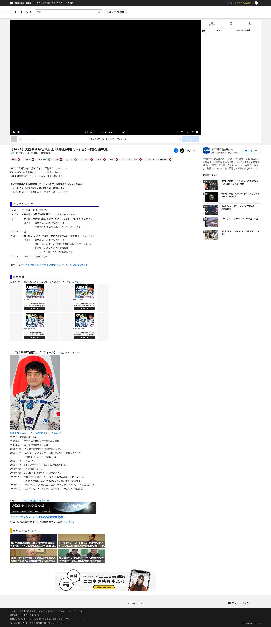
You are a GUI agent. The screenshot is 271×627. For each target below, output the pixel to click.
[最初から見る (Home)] (86, 132)
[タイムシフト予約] (176, 150)
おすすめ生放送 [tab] (243, 30)
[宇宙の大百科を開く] (19, 159)
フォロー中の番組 (116, 12)
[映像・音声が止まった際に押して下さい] (191, 132)
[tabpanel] (231, 88)
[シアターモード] (181, 132)
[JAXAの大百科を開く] (33, 159)
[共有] (188, 150)
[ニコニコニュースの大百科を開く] (140, 159)
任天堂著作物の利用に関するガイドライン (46, 623)
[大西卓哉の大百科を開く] (49, 159)
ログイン (230, 3)
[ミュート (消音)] (18, 132)
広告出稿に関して (17, 623)
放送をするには (32, 615)
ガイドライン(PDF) (75, 611)
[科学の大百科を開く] (104, 159)
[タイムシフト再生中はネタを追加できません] (14, 139)
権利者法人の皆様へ (18, 619)
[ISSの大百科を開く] (61, 159)
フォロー (252, 150)
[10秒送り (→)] (123, 132)
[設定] (196, 132)
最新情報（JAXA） (19, 433)
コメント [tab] (218, 30)
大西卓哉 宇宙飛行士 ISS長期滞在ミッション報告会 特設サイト (56, 264)
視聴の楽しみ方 (16, 615)
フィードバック (240, 603)
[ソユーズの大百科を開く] (91, 159)
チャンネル (38, 3)
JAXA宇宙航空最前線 (222, 149)
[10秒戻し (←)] (91, 132)
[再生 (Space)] (13, 132)
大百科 (47, 3)
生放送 (29, 3)
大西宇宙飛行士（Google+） (48, 433)
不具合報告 (30, 611)
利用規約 (60, 611)
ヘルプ (41, 611)
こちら (70, 521)
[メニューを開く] (5, 12)
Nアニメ (60, 3)
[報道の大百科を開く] (117, 159)
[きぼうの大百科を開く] (75, 159)
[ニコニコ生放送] (20, 12)
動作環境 (50, 611)
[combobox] (68, 11)
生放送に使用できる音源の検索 (43, 619)
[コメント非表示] (176, 132)
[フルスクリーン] (186, 132)
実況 (54, 3)
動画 (17, 3)
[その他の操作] (195, 150)
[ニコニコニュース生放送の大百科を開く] (170, 159)
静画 (22, 3)
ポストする (182, 150)
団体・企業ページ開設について (72, 619)
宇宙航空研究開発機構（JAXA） (37, 500)
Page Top (135, 603)
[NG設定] (203, 30)
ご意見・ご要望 (16, 611)
